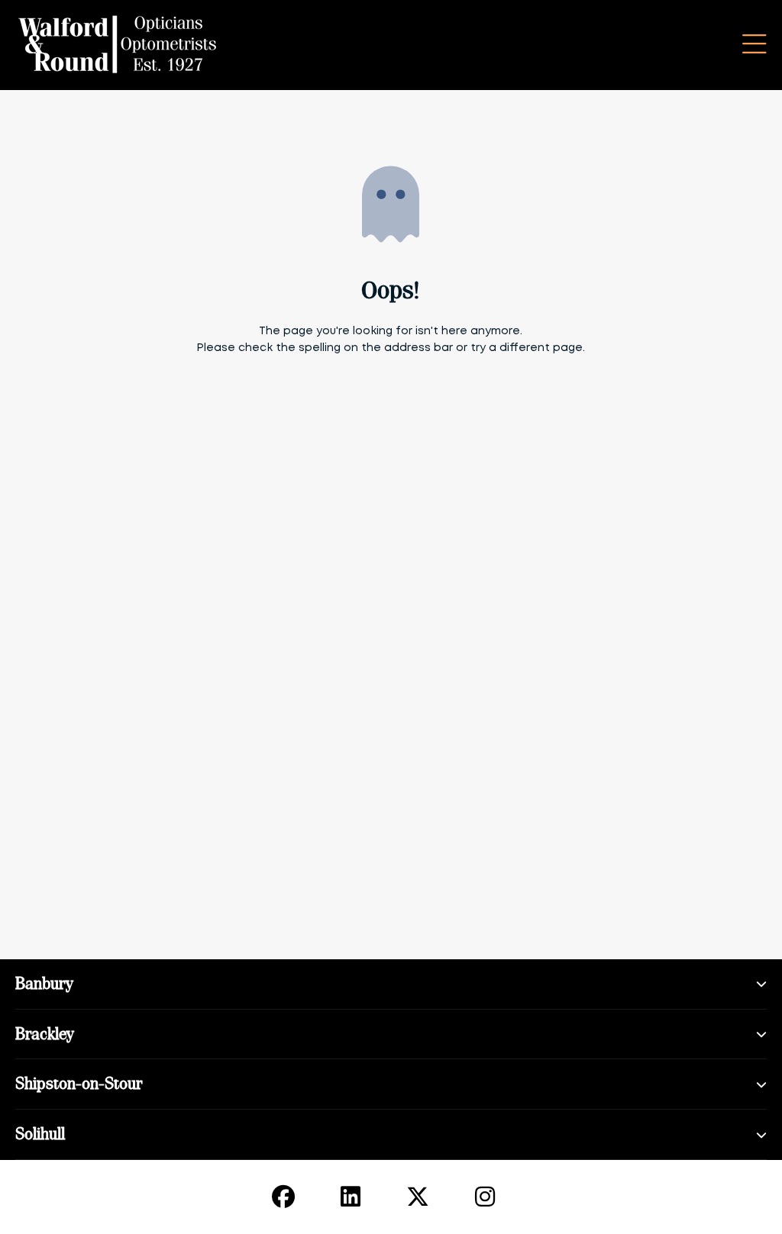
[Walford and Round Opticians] (118, 45)
